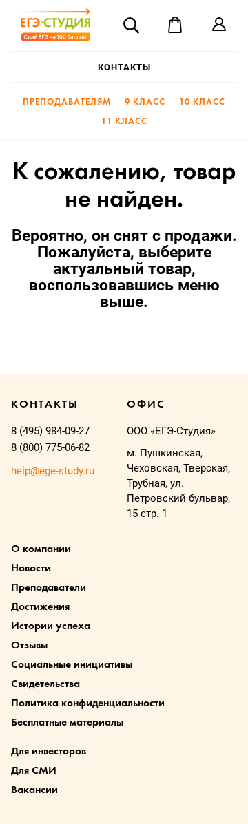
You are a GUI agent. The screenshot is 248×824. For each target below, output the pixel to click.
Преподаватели (48, 587)
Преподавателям (67, 102)
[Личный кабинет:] (219, 24)
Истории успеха (50, 626)
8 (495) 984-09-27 (50, 431)
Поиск (130, 24)
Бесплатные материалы (67, 722)
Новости (31, 568)
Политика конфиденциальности (88, 703)
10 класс (202, 102)
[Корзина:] (175, 24)
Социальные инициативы (71, 664)
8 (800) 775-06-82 (50, 447)
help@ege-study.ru (52, 471)
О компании (41, 549)
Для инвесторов (48, 751)
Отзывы (29, 645)
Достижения (40, 607)
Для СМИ (33, 771)
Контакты (124, 67)
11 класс (124, 121)
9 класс (145, 102)
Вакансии (34, 790)
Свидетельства (45, 684)
